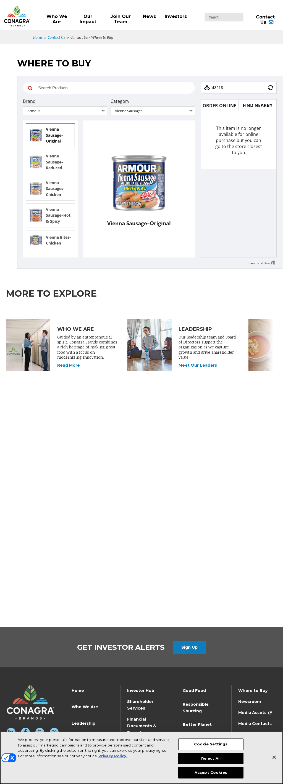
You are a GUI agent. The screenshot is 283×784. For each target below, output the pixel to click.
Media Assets (252, 712)
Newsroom (249, 701)
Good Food (194, 690)
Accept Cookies (211, 772)
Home (38, 37)
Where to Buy (253, 690)
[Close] (274, 757)
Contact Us (265, 19)
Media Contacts (255, 723)
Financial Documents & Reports (141, 726)
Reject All (211, 758)
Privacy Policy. (112, 756)
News (149, 16)
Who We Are (56, 19)
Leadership (83, 723)
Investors (176, 16)
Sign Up (189, 647)
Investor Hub (140, 690)
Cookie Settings (210, 744)
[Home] (22, 13)
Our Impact (88, 19)
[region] (141, 758)
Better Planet (197, 724)
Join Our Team (121, 19)
